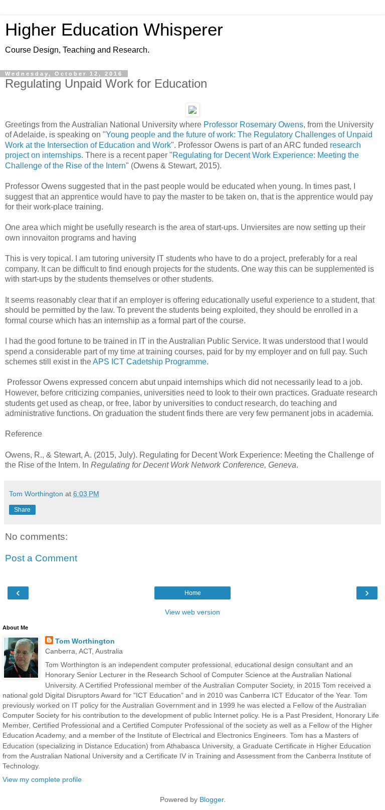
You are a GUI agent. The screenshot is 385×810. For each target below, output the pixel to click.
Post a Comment (41, 558)
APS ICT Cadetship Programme (150, 361)
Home (192, 592)
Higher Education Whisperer (114, 29)
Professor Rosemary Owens (253, 124)
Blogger (212, 799)
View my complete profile (42, 779)
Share (22, 509)
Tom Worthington (85, 641)
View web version (192, 612)
